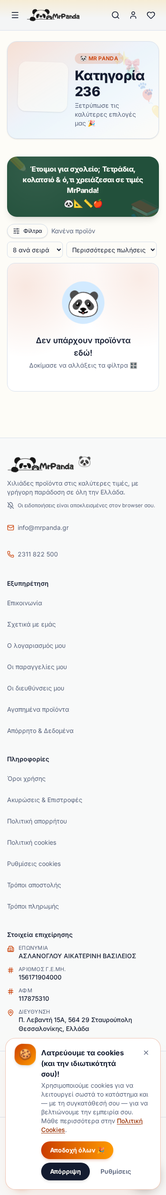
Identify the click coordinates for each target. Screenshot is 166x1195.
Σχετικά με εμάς (31, 624)
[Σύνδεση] (133, 15)
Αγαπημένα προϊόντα (38, 709)
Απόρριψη (65, 1171)
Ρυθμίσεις (115, 1171)
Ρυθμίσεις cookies (34, 863)
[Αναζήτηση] (116, 15)
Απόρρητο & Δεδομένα (40, 730)
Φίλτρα (32, 230)
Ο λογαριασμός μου (36, 645)
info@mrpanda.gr (43, 527)
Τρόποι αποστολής (34, 885)
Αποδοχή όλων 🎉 (77, 1150)
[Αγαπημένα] (151, 15)
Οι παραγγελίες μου (37, 666)
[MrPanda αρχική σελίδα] (54, 15)
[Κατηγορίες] (15, 15)
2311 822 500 (38, 554)
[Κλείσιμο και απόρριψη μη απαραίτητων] (146, 1053)
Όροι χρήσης (26, 778)
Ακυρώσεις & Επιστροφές (44, 799)
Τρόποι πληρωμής (33, 906)
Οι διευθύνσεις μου (35, 688)
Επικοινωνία (24, 603)
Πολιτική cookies (31, 842)
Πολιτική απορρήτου (37, 821)
